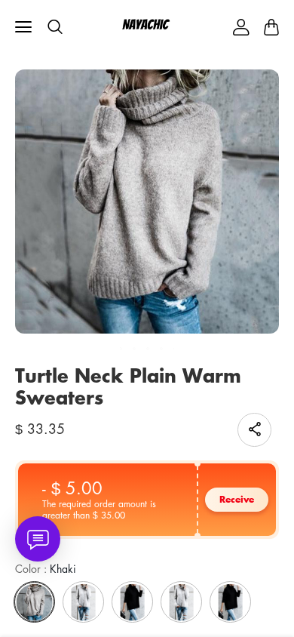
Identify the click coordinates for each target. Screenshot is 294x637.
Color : (45, 569)
